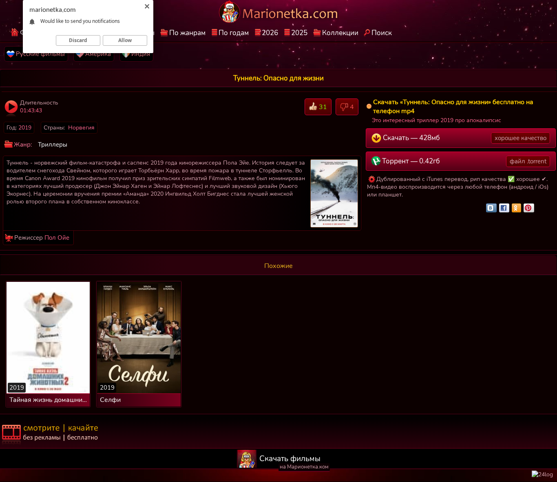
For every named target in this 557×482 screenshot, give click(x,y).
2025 (299, 33)
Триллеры (52, 145)
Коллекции (340, 33)
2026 (270, 33)
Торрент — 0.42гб (463, 161)
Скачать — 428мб (463, 138)
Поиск (381, 33)
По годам (234, 33)
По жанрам (187, 33)
